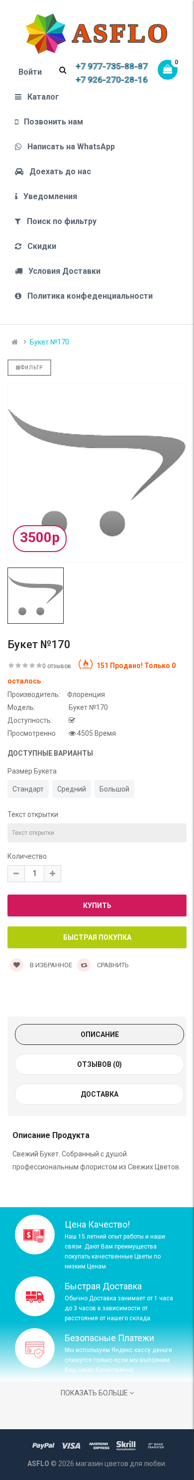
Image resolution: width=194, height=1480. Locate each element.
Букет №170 (49, 342)
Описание (100, 1034)
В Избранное (50, 965)
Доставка (99, 1094)
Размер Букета (32, 771)
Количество (27, 856)
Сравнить (112, 965)
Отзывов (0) (99, 1064)
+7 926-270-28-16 (112, 80)
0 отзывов (56, 666)
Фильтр (32, 367)
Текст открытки (32, 814)
